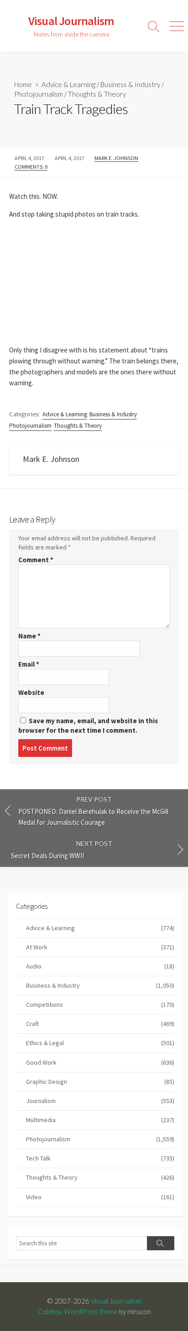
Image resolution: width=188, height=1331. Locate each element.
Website (31, 692)
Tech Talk (100, 1158)
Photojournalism (38, 94)
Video (100, 1197)
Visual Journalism (116, 1301)
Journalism (100, 1101)
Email (28, 664)
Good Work (100, 1062)
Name (29, 636)
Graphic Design (100, 1081)
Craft (100, 1024)
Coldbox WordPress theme (77, 1311)
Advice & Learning (68, 84)
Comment (35, 559)
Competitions (100, 1004)
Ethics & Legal (100, 1043)
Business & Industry (130, 84)
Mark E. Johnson (116, 158)
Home (23, 84)
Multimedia (100, 1120)
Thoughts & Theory (97, 94)
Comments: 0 (31, 166)
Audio (100, 966)
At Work (100, 947)
